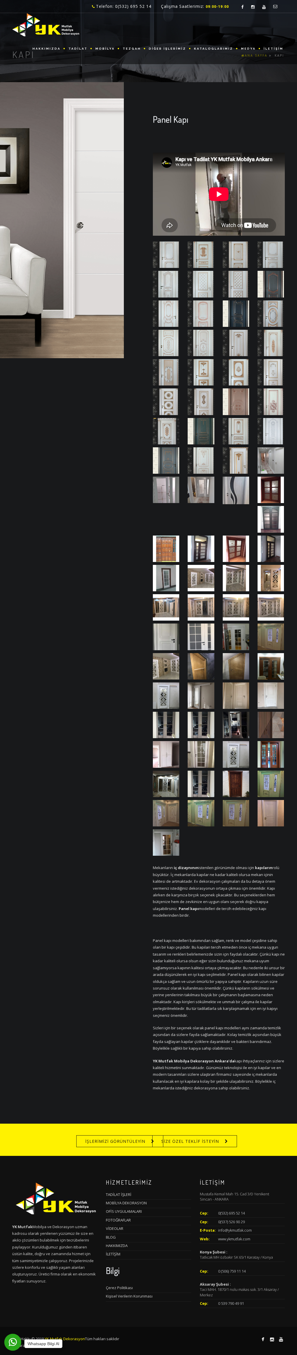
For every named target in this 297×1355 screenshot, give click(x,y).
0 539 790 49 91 (231, 1303)
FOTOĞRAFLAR (118, 1220)
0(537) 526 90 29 (231, 1221)
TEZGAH (132, 48)
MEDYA (248, 48)
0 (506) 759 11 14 (232, 1271)
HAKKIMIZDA (46, 48)
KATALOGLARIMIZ (213, 48)
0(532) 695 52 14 (231, 1213)
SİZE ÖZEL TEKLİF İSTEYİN (190, 1141)
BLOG (111, 1237)
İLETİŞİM (273, 48)
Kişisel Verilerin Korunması (129, 1296)
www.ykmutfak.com (234, 1239)
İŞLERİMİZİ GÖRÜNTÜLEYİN (115, 1141)
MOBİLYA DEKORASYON (126, 1203)
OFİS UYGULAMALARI (124, 1211)
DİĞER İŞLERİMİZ (167, 48)
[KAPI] (166, 254)
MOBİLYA (105, 48)
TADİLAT (78, 48)
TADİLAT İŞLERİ (118, 1194)
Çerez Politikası (119, 1287)
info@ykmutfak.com (235, 1230)
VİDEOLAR (114, 1228)
